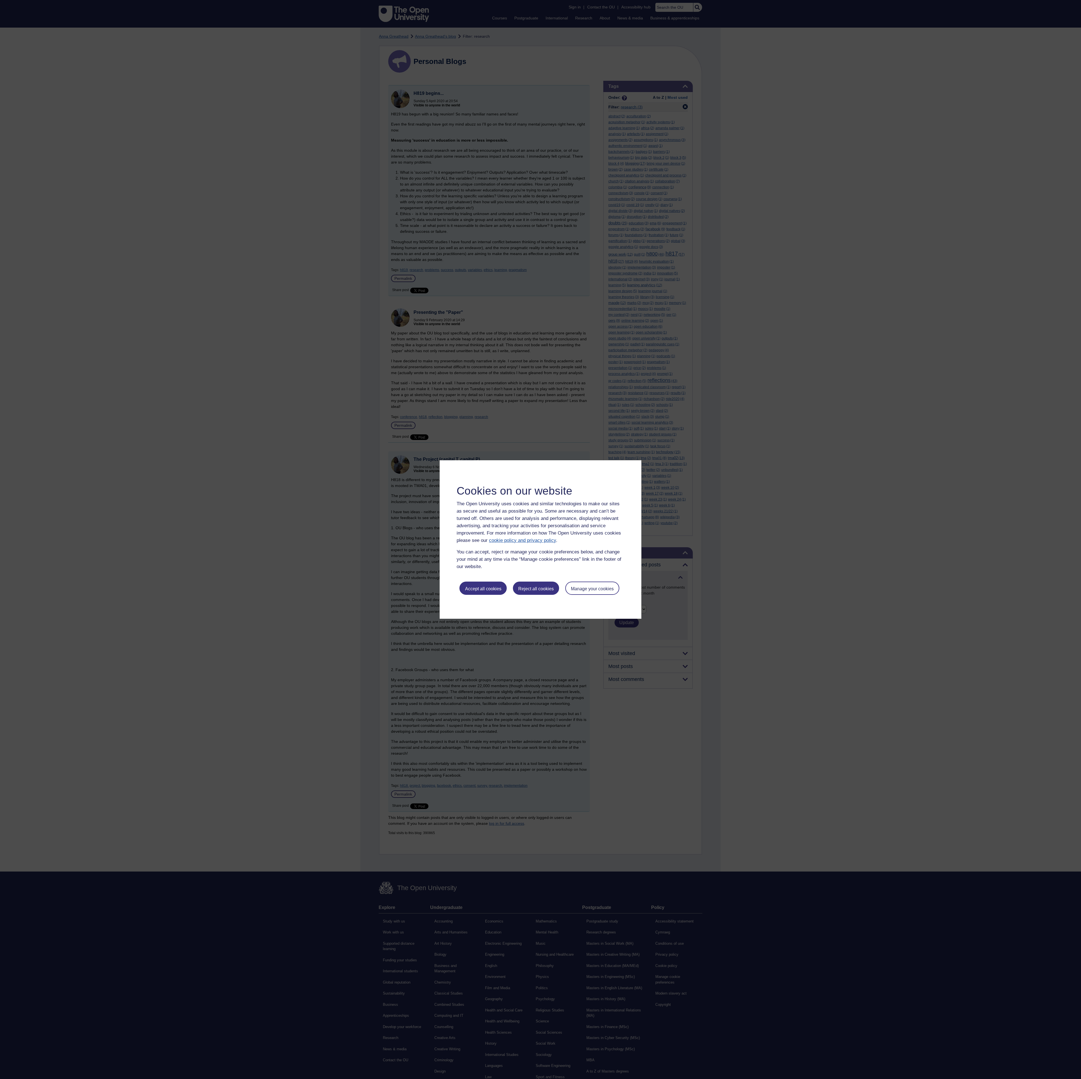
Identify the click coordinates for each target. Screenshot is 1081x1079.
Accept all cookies (483, 588)
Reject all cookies (536, 588)
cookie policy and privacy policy (522, 540)
